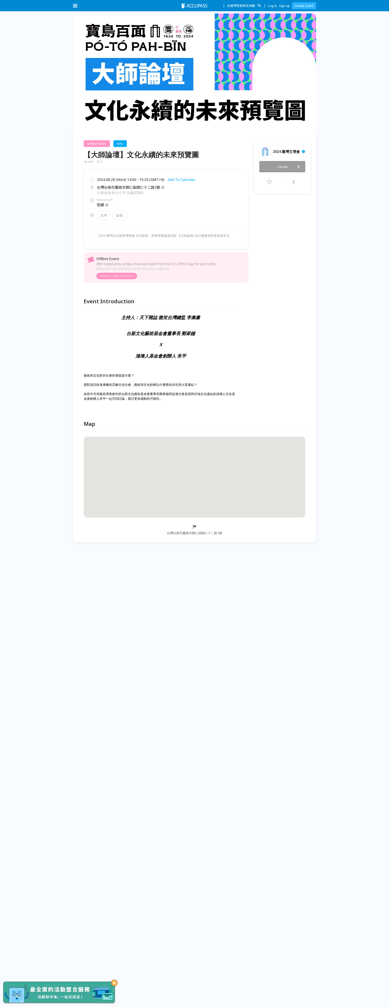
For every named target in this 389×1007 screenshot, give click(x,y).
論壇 (119, 215)
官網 (100, 204)
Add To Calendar (181, 179)
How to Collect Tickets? (116, 276)
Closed (282, 167)
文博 (104, 215)
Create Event (304, 6)
